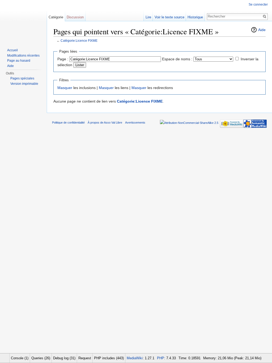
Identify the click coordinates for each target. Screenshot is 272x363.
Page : (62, 59)
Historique (195, 17)
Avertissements (135, 122)
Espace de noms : (177, 59)
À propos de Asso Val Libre (105, 122)
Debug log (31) (64, 358)
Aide (262, 30)
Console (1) (19, 358)
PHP (160, 358)
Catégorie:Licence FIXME (79, 40)
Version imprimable (24, 84)
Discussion (75, 17)
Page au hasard (18, 60)
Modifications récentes (23, 55)
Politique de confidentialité (68, 122)
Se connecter (258, 4)
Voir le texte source (169, 17)
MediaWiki (135, 358)
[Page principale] (23, 21)
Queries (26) (40, 358)
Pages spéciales (22, 78)
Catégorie (56, 17)
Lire (148, 17)
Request (84, 358)
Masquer (64, 88)
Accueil (12, 50)
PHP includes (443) (109, 358)
